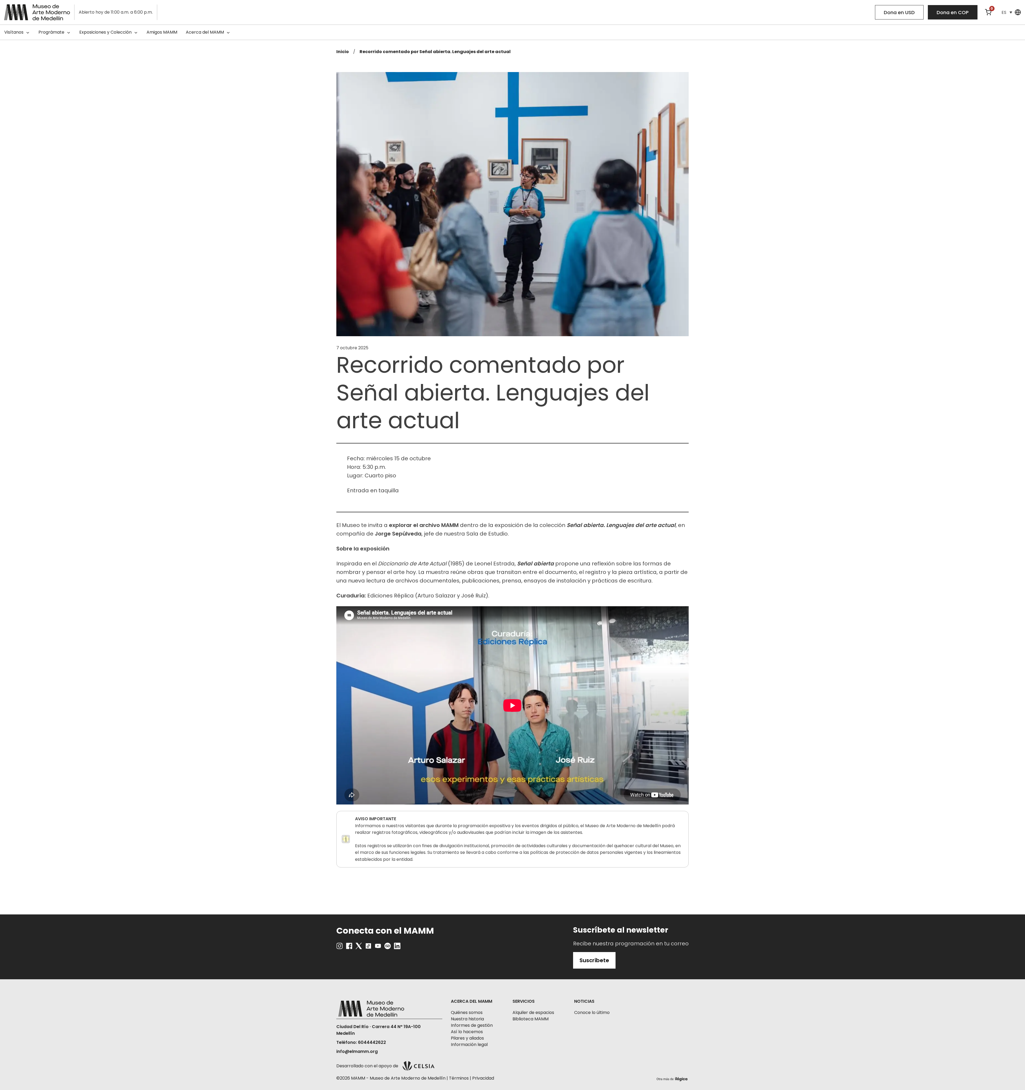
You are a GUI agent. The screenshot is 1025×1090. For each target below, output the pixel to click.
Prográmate (51, 32)
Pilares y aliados (467, 1038)
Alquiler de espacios (533, 1012)
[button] (1007, 12)
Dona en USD (899, 12)
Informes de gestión (472, 1025)
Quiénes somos (467, 1012)
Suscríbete (594, 960)
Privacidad (483, 1078)
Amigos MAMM (162, 32)
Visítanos (13, 32)
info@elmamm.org (357, 1051)
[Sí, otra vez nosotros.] (673, 1078)
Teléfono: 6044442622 (361, 1042)
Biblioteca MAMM (530, 1019)
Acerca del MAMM (205, 32)
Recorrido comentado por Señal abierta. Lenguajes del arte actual (435, 52)
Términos (459, 1078)
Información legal (469, 1044)
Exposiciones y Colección (105, 32)
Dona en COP (953, 12)
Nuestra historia (467, 1019)
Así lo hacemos (467, 1032)
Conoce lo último (592, 1012)
